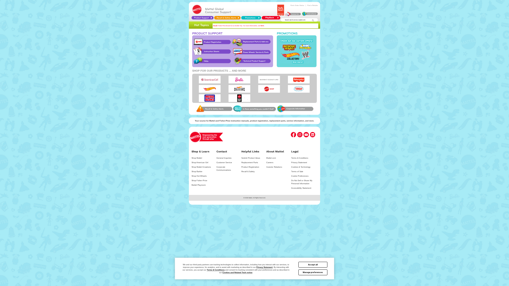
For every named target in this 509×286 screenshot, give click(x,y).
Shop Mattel (197, 158)
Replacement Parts (249, 162)
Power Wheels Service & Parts (251, 51)
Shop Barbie (197, 171)
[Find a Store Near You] (312, 5)
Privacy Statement (264, 267)
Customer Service (224, 162)
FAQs (211, 61)
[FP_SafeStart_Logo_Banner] (281, 15)
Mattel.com (271, 158)
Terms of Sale (297, 171)
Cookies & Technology (300, 167)
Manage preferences (313, 272)
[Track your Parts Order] (297, 5)
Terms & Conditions (216, 270)
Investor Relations (274, 167)
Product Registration (211, 42)
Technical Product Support (252, 61)
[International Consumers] (310, 15)
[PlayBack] (272, 17)
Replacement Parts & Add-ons (252, 42)
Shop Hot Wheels (199, 176)
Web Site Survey (214, 108)
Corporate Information (295, 108)
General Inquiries (223, 158)
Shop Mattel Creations (201, 167)
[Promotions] (251, 17)
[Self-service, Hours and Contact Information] (293, 15)
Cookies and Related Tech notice (237, 272)
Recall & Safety (248, 171)
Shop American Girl (200, 162)
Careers (269, 162)
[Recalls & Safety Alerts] (227, 17)
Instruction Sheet (211, 51)
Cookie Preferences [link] (299, 176)
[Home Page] (197, 13)
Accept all (313, 264)
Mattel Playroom (199, 185)
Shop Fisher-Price (199, 180)
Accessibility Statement (301, 188)
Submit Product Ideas (250, 158)
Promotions (296, 51)
